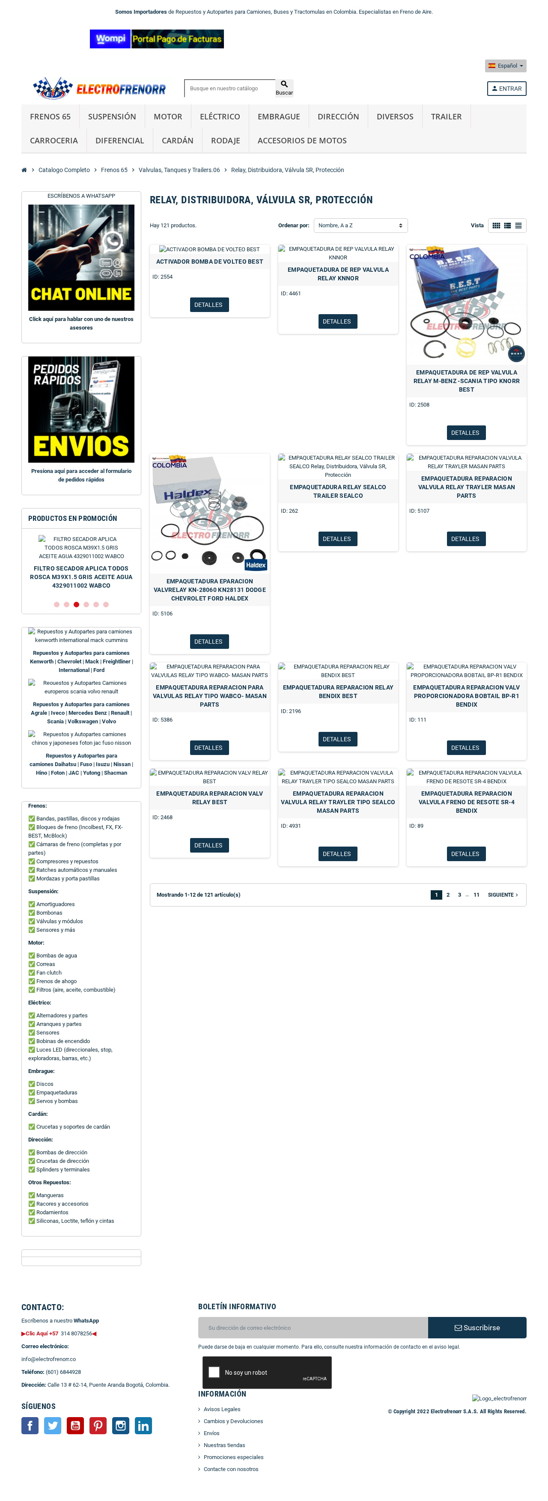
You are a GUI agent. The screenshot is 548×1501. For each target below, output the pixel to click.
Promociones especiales (234, 1457)
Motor (168, 116)
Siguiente (504, 895)
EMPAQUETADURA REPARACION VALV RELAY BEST (209, 797)
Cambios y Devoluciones (233, 1421)
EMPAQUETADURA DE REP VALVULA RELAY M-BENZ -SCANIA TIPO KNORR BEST (467, 381)
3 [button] (76, 604)
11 (477, 895)
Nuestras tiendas (224, 1445)
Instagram (120, 1425)
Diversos (395, 116)
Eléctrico (220, 116)
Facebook (30, 1425)
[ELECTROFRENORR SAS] (97, 88)
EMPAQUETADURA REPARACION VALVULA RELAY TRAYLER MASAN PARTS (466, 487)
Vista (477, 225)
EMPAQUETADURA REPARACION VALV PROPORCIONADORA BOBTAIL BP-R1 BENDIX (466, 696)
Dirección (338, 116)
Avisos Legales (222, 1409)
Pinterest (98, 1425)
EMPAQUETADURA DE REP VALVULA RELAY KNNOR (338, 274)
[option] (81, 564)
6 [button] (106, 604)
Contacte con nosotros (231, 1469)
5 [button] (96, 604)
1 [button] (57, 604)
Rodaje (225, 140)
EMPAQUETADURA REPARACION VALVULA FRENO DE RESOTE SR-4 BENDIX (467, 802)
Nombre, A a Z (336, 225)
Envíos (212, 1433)
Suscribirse (481, 1327)
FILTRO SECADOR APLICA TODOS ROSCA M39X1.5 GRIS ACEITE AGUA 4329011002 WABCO (81, 577)
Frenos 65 (50, 116)
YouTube (75, 1425)
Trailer (446, 116)
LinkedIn (143, 1425)
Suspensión (112, 116)
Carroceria (54, 140)
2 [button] (66, 604)
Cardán (178, 140)
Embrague (279, 116)
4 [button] (86, 604)
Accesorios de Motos (302, 140)
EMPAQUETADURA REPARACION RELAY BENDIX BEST (338, 691)
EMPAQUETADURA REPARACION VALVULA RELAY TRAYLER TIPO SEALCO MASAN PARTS (338, 802)
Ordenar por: (294, 225)
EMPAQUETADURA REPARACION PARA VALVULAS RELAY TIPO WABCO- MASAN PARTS (210, 696)
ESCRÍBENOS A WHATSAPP (81, 196)
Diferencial (119, 140)
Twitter (52, 1425)
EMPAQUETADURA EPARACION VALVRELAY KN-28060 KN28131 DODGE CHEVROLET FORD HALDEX (210, 590)
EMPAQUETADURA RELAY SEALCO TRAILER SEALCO (338, 491)
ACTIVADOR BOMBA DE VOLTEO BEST (209, 261)
